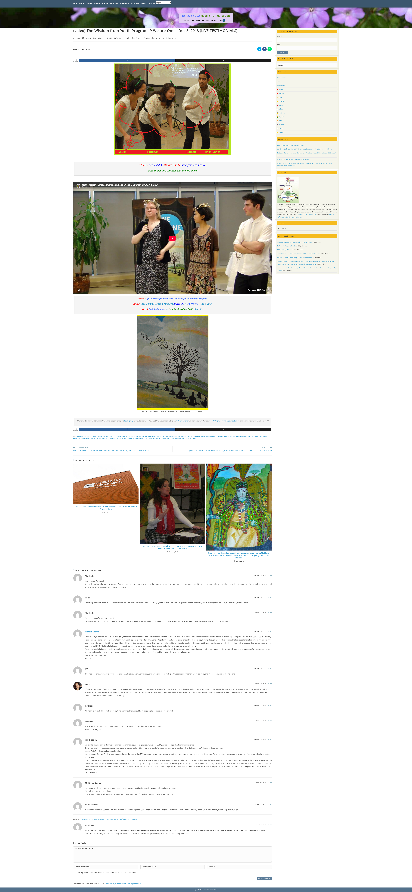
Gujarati (281, 117)
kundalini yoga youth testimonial (212, 436)
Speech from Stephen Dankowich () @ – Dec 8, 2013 (172, 303)
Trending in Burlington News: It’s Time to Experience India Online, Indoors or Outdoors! (304, 149)
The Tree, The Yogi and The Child (287, 246)
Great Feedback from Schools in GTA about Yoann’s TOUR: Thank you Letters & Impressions (106, 507)
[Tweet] (223, 60)
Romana (281, 132)
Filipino (280, 105)
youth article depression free (138, 439)
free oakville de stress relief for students (145, 436)
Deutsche (281, 113)
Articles (88, 38)
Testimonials (149, 38)
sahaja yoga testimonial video (117, 439)
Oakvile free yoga (252, 436)
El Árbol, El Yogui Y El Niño (285, 250)
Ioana (78, 38)
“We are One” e (182, 421)
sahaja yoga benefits (100, 439)
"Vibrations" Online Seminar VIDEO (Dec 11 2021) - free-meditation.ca (109, 819)
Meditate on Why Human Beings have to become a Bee (294, 258)
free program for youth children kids (172, 436)
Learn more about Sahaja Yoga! (307, 214)
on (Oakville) (172, 308)
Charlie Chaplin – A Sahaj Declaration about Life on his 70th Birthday (298, 254)
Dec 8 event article (83, 436)
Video (158, 38)
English (280, 89)
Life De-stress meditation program (235, 436)
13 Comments (170, 38)
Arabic (280, 97)
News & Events (98, 38)
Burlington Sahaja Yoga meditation (225, 421)
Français (281, 93)
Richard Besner (92, 631)
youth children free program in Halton (161, 439)
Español (281, 101)
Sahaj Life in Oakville (134, 38)
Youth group (129, 421)
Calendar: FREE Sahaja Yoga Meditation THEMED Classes (294, 242)
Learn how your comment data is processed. (123, 884)
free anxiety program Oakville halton (101, 436)
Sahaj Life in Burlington (115, 38)
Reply (270, 575)
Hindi (280, 121)
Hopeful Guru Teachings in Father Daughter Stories (293, 159)
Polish (280, 128)
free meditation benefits (123, 436)
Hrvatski (281, 125)
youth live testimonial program (185, 439)
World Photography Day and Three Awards (290, 145)
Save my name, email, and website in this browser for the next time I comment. (108, 872)
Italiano (280, 109)
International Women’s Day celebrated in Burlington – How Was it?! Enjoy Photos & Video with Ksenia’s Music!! (172, 547)
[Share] (127, 60)
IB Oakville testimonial (192, 436)
